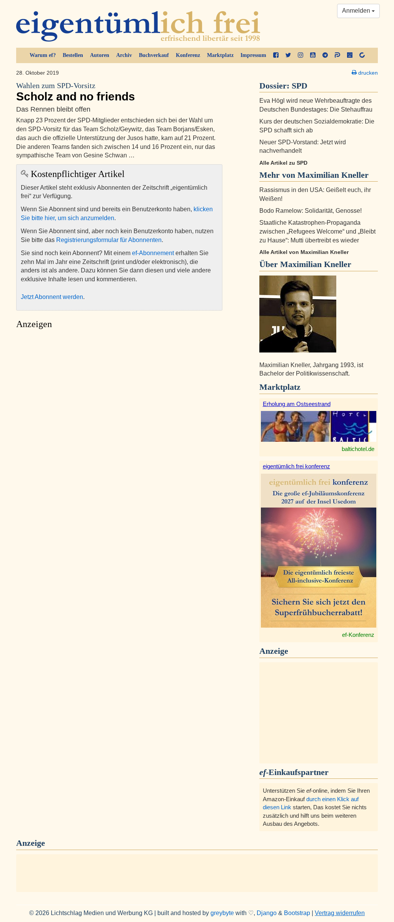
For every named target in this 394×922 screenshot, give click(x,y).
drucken (367, 73)
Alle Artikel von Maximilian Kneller (304, 252)
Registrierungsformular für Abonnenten (109, 240)
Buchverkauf (154, 55)
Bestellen (73, 55)
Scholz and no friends (75, 92)
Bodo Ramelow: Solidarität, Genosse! (310, 210)
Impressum (253, 55)
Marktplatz (220, 55)
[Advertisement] (119, 405)
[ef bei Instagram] (301, 55)
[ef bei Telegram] (325, 55)
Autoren (99, 55)
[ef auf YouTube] (313, 55)
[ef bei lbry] (350, 55)
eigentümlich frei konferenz (296, 466)
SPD (299, 85)
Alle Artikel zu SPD (283, 163)
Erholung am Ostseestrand (297, 404)
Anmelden (357, 10)
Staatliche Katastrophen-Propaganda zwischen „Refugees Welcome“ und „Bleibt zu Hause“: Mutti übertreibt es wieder (317, 231)
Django (267, 913)
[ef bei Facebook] (276, 55)
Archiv (124, 55)
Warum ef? (43, 55)
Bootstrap (297, 913)
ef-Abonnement (153, 253)
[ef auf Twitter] (288, 55)
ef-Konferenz (358, 634)
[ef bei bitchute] (362, 55)
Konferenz (188, 55)
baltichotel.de (358, 449)
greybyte (222, 913)
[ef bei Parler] (337, 55)
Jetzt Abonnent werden (52, 297)
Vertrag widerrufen (340, 913)
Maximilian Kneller (315, 264)
